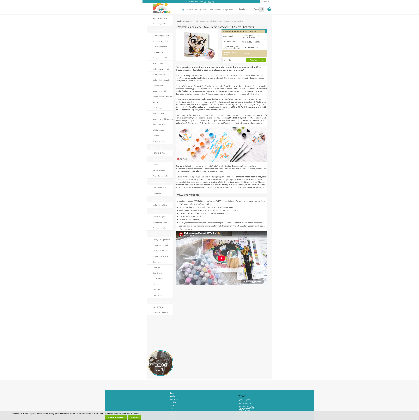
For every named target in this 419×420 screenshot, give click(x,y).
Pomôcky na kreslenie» (161, 222)
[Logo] (162, 7)
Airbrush (156, 102)
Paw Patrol (157, 290)
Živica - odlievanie (159, 124)
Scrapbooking (158, 63)
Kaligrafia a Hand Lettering (163, 58)
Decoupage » (158, 52)
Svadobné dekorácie (160, 41)
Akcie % (190, 10)
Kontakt (218, 10)
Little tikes (157, 267)
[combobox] (253, 47)
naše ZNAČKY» (158, 307)
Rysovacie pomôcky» (161, 228)
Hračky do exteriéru (160, 256)
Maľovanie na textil (160, 47)
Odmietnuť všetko (116, 417)
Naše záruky (172, 394)
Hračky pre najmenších (161, 240)
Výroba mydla (158, 108)
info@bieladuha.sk (247, 403)
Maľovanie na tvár (159, 91)
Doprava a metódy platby (173, 402)
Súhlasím (134, 417)
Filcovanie (156, 136)
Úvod (179, 21)
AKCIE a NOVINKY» (160, 18)
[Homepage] (181, 9)
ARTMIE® (195, 21)
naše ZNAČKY (186, 21)
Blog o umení (228, 10)
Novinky (198, 10)
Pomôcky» (157, 193)
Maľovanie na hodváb (161, 69)
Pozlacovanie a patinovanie (163, 97)
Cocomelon (157, 262)
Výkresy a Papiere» (160, 217)
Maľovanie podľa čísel (161, 35)
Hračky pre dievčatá (160, 245)
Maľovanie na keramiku (162, 80)
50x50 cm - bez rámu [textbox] (251, 47)
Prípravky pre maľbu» (161, 176)
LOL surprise (157, 278)
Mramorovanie (158, 113)
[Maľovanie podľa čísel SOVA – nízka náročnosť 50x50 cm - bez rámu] (197, 45)
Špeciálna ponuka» (160, 24)
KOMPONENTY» (159, 153)
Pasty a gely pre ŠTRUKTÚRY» (159, 171)
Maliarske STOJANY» (160, 312)
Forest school (158, 295)
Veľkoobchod (208, 10)
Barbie (155, 284)
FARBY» (156, 165)
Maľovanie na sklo (160, 74)
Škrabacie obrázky (160, 141)
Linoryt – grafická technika (163, 119)
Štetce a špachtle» (159, 188)
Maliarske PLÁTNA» (160, 205)
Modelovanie (158, 85)
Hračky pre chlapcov (160, 251)
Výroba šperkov (159, 130)
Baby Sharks (157, 273)
